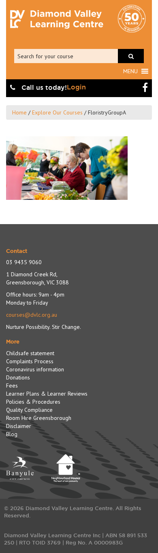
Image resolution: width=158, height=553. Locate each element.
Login (76, 87)
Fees (12, 385)
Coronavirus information (35, 369)
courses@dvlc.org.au (31, 314)
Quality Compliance (29, 409)
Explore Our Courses (57, 112)
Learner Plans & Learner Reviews (47, 393)
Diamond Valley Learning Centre (56, 19)
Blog (11, 434)
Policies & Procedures (33, 401)
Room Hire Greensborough (38, 418)
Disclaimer (18, 426)
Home (19, 112)
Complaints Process (29, 361)
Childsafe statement (30, 353)
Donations (18, 377)
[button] (130, 71)
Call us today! (43, 87)
